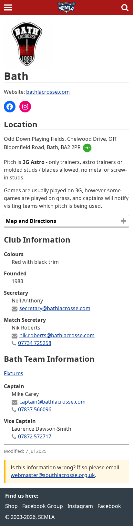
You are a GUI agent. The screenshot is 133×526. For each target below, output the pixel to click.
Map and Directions (31, 221)
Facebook (109, 506)
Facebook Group (42, 506)
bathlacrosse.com (48, 91)
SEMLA (66, 7)
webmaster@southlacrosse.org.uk (53, 475)
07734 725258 (34, 343)
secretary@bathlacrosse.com (54, 308)
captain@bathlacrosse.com (52, 401)
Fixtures (13, 373)
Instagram (80, 506)
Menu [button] (8, 7)
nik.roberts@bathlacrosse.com (57, 335)
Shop (11, 506)
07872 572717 (34, 436)
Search (124, 7)
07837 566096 (34, 409)
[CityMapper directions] (88, 147)
